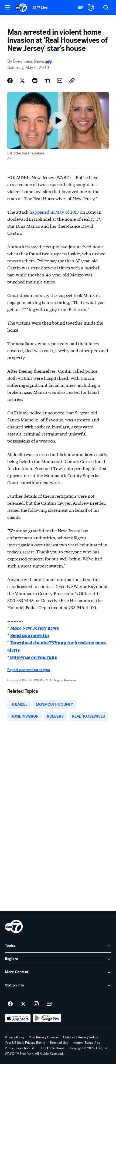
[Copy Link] (72, 80)
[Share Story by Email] (59, 80)
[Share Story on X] (22, 80)
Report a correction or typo (28, 669)
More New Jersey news (34, 628)
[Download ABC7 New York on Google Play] (47, 1018)
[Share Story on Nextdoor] (47, 80)
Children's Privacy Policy (80, 1037)
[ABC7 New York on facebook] (10, 1004)
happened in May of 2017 (54, 212)
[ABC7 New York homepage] (21, 7)
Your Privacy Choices (44, 1037)
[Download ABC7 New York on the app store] (18, 1018)
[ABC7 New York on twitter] (23, 1004)
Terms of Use (59, 1042)
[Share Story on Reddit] (34, 80)
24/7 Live (40, 7)
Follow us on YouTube (33, 657)
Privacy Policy (15, 1037)
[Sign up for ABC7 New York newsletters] (49, 1004)
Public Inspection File (20, 1048)
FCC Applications (52, 1048)
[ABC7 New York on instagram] (36, 1004)
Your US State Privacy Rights (25, 1042)
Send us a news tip (29, 635)
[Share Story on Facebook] (10, 80)
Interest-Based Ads (86, 1042)
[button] (7, 7)
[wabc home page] (14, 926)
